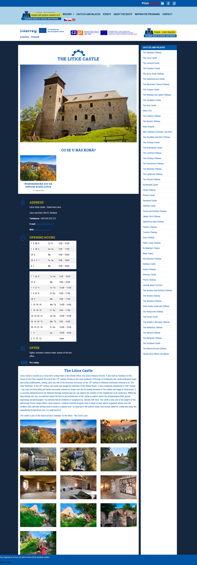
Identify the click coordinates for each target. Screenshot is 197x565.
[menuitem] (66, 19)
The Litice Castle (150, 58)
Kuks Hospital (148, 126)
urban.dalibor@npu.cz (45, 224)
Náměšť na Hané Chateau (153, 221)
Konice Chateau (149, 269)
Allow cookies (5, 562)
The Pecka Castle (150, 317)
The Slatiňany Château (152, 52)
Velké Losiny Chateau (152, 243)
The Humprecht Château (153, 311)
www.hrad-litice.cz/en (42, 230)
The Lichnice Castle (151, 89)
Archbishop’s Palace (151, 248)
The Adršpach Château (152, 338)
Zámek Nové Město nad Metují (156, 354)
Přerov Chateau (149, 280)
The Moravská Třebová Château (156, 84)
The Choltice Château (152, 116)
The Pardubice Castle (152, 100)
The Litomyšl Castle (151, 63)
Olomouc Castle (149, 274)
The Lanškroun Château (152, 174)
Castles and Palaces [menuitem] (88, 14)
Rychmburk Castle (150, 185)
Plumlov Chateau (150, 227)
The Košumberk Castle (152, 147)
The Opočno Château (151, 121)
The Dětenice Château (152, 301)
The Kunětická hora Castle (154, 79)
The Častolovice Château (153, 163)
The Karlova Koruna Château (154, 348)
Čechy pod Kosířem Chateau (155, 211)
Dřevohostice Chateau (152, 258)
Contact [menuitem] (167, 14)
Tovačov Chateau (150, 232)
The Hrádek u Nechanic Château (156, 322)
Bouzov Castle (149, 195)
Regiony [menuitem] (67, 14)
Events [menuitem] (107, 14)
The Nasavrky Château (152, 169)
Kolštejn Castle (149, 264)
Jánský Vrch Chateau (151, 216)
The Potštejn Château (152, 158)
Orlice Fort (147, 110)
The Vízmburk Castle (151, 343)
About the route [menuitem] (123, 14)
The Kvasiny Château (151, 296)
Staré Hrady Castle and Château (156, 306)
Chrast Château (149, 190)
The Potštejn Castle (151, 142)
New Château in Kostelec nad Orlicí (157, 132)
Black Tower (148, 253)
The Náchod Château (151, 332)
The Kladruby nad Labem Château (157, 95)
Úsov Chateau (148, 237)
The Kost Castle (149, 105)
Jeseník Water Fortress (152, 285)
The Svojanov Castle (151, 68)
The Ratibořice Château (152, 327)
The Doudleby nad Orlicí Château (156, 137)
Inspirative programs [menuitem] (147, 14)
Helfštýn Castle (149, 206)
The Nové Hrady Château (153, 73)
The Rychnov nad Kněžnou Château (157, 290)
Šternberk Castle (150, 200)
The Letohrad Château (152, 153)
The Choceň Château (151, 179)
